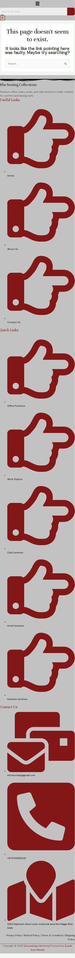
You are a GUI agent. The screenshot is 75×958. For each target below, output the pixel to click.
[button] (37, 4)
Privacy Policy (14, 935)
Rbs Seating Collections (18, 85)
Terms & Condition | (52, 935)
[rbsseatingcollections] (37, 945)
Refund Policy (32, 935)
